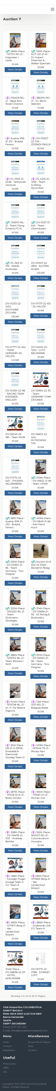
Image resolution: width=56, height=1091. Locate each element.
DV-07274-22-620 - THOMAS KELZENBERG (14, 480)
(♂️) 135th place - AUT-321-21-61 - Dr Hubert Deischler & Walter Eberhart (41, 57)
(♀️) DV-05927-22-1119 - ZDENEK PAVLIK (41, 141)
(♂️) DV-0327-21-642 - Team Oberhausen (41, 225)
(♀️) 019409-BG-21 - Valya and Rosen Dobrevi (15, 100)
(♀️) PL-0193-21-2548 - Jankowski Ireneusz (15, 181)
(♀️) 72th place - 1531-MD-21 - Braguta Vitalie (40, 704)
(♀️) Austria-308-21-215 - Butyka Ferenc (15, 141)
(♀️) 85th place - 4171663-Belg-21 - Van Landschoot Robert (41, 882)
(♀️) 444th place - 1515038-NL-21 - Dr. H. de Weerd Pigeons (15, 706)
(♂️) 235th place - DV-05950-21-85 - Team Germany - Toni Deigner (15, 567)
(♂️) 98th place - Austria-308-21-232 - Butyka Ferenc (15, 523)
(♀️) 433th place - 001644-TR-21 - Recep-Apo (40, 748)
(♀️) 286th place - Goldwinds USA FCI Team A (41, 925)
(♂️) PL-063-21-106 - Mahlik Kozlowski (14, 266)
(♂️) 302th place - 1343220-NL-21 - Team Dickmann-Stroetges (15, 614)
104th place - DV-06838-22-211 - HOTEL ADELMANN (15, 974)
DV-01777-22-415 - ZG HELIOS (41, 305)
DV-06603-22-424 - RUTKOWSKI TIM (39, 439)
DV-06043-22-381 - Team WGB (15, 436)
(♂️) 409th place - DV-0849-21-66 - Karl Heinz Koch (41, 523)
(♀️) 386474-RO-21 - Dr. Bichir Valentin (40, 100)
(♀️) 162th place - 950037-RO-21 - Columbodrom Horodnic (41, 837)
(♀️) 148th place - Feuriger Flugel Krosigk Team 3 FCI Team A (15, 880)
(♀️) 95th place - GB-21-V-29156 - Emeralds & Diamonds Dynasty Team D (15, 751)
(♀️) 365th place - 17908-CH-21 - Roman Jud (40, 794)
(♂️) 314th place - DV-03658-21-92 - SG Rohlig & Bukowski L (40, 613)
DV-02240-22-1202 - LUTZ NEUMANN (39, 350)
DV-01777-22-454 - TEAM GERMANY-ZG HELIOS (15, 352)
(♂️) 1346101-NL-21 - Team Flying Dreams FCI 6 (15, 225)
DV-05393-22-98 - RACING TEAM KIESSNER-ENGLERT (15, 395)
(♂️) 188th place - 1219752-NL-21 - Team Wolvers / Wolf (15, 660)
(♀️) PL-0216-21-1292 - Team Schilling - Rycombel (40, 183)
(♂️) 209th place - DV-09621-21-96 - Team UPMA (41, 480)
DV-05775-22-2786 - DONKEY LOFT (40, 972)
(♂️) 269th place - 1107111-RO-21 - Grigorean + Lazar (15, 56)
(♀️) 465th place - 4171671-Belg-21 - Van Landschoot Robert (15, 928)
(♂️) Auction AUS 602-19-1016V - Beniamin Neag (41, 564)
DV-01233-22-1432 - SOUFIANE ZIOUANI (13, 308)
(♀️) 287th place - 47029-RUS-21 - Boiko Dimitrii (15, 794)
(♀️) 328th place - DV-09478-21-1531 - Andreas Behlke (15, 837)
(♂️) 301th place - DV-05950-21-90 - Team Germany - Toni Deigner (40, 661)
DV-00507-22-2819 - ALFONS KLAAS (40, 266)
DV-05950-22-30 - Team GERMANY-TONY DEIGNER (41, 395)
